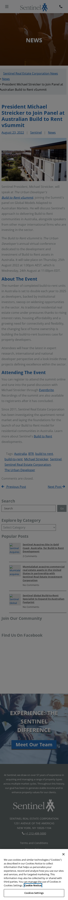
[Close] (63, 854)
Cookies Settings (34, 893)
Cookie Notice (33, 885)
